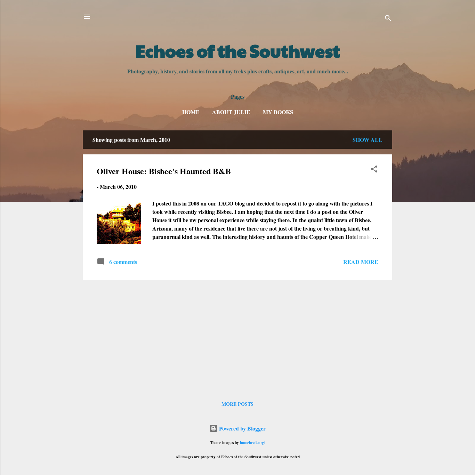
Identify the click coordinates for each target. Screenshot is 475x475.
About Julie (231, 112)
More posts (237, 404)
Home (191, 112)
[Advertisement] (237, 334)
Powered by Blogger (242, 428)
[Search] (388, 19)
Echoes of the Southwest (237, 50)
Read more (360, 262)
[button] (374, 170)
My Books (278, 112)
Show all (368, 140)
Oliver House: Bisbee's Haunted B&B (164, 171)
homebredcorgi (252, 442)
